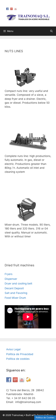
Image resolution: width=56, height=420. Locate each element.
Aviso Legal (13, 349)
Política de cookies (18, 358)
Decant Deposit (14, 288)
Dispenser (11, 278)
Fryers (8, 274)
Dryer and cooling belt (18, 283)
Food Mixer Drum (15, 297)
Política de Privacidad (19, 354)
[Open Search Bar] (51, 31)
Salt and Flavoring (16, 293)
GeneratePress (45, 415)
